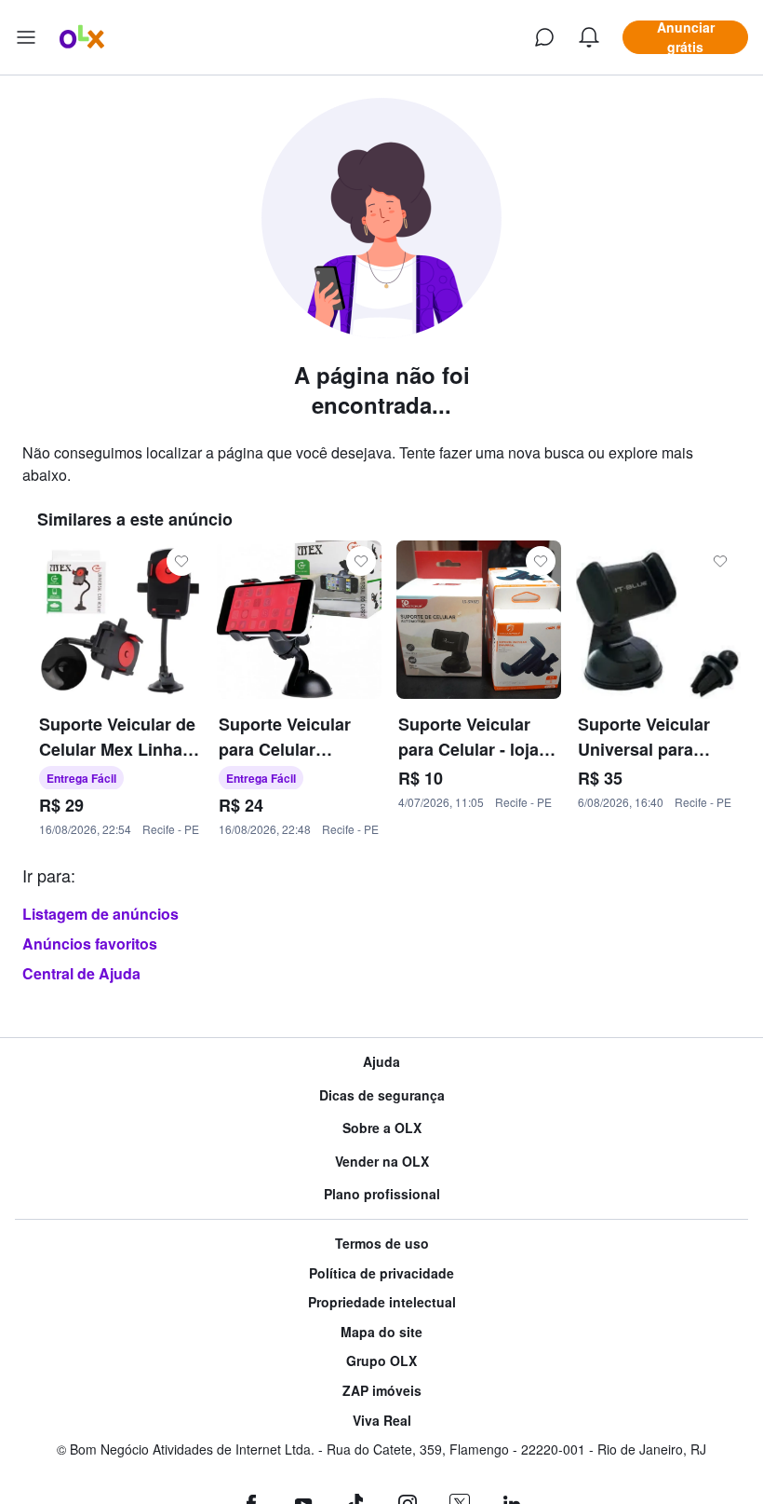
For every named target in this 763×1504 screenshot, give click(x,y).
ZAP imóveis (382, 1391)
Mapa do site (381, 1332)
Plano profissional (382, 1194)
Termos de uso (382, 1243)
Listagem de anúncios (100, 913)
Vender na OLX (382, 1161)
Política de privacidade (381, 1273)
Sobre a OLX (382, 1128)
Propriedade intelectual (382, 1302)
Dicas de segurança (382, 1095)
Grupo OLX (381, 1361)
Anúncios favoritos (89, 943)
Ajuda (381, 1062)
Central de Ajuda (81, 973)
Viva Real (382, 1420)
